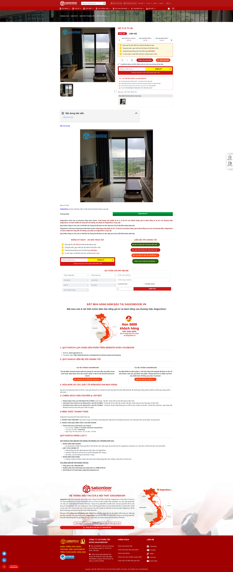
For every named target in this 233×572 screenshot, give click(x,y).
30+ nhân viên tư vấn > (147, 88)
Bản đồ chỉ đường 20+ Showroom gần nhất (144, 244)
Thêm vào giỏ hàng (144, 60)
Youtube (153, 550)
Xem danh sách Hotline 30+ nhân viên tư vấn (145, 250)
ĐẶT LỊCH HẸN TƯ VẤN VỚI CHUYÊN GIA (145, 255)
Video (154, 3)
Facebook (153, 546)
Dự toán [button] (230, 165)
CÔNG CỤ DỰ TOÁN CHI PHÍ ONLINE (144, 261)
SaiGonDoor (64, 209)
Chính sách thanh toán (125, 546)
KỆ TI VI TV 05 (68, 117)
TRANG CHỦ (64, 16)
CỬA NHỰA (65, 8)
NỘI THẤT (151, 8)
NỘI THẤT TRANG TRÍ (87, 16)
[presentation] (60, 91)
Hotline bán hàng (117, 3)
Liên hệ (161, 3)
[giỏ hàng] (169, 8)
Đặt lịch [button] (230, 159)
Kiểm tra (152, 289)
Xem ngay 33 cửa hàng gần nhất (85, 523)
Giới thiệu (140, 3)
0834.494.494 (164, 60)
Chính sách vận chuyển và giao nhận (130, 557)
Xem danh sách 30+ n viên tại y (145, 379)
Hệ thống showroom (131, 3)
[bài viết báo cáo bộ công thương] (73, 557)
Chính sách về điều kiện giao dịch (129, 560)
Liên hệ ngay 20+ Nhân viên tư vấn (110, 523)
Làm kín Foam (122, 284)
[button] (4, 553)
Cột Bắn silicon (150, 284)
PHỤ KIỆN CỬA (137, 8)
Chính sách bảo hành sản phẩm (128, 550)
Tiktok (152, 553)
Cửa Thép (88, 8)
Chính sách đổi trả (124, 553)
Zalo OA (153, 557)
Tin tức (148, 3)
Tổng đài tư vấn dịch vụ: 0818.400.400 (98, 527)
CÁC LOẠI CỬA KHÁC (121, 8)
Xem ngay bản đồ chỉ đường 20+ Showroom (87, 379)
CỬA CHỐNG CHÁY (103, 8)
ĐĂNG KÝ (158, 69)
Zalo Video (153, 561)
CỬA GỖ (76, 8)
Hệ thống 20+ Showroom (133, 88)
